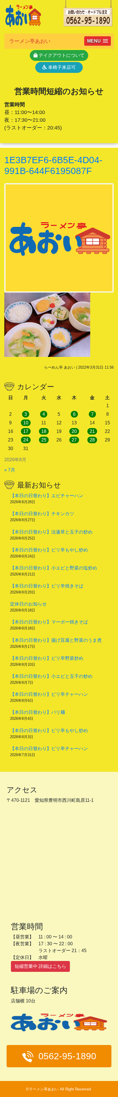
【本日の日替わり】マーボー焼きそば (49, 622)
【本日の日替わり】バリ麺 (37, 712)
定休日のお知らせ (28, 604)
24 (25, 439)
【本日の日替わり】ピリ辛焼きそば (46, 586)
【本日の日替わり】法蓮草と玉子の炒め (51, 531)
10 (25, 422)
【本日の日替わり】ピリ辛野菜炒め (46, 658)
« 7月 (9, 469)
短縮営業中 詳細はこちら (40, 966)
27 (74, 439)
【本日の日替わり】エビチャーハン (46, 495)
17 (25, 431)
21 (92, 431)
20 (74, 431)
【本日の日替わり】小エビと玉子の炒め (51, 676)
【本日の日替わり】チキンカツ (42, 513)
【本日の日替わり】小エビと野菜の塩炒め (53, 568)
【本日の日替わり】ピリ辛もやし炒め (49, 549)
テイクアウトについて (61, 55)
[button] (97, 41)
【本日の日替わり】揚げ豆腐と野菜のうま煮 (56, 640)
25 (43, 439)
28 (92, 439)
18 (43, 431)
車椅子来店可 (61, 67)
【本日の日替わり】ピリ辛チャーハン (49, 694)
